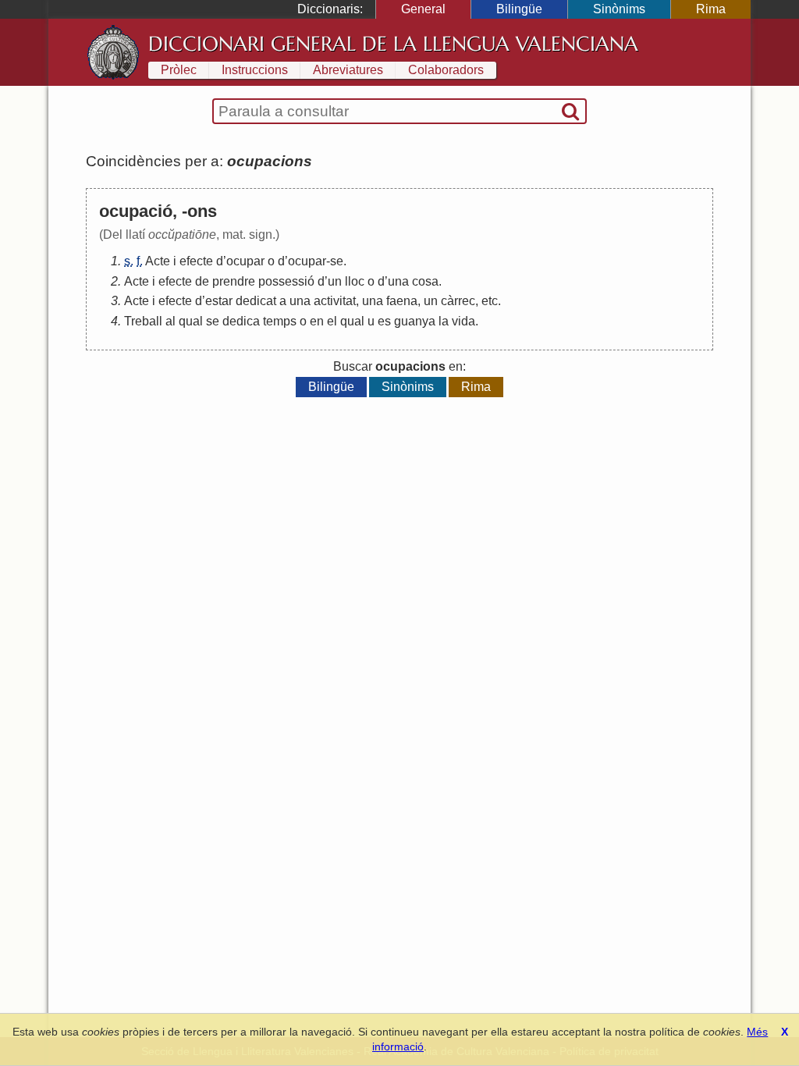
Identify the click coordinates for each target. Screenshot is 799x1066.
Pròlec (179, 69)
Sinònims (619, 9)
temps (280, 321)
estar (219, 300)
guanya (414, 321)
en (317, 321)
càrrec (458, 300)
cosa (425, 281)
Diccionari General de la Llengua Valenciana (393, 43)
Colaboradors (446, 69)
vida (463, 321)
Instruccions (255, 69)
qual (191, 321)
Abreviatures (348, 69)
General (423, 9)
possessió (286, 281)
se (336, 261)
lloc (354, 281)
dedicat (256, 300)
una (398, 281)
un (335, 281)
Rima (711, 9)
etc (489, 300)
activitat (335, 300)
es (384, 321)
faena (401, 300)
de (202, 281)
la (444, 321)
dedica (241, 321)
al (170, 321)
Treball (143, 321)
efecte (196, 261)
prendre (233, 281)
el (332, 321)
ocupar (245, 261)
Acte (157, 261)
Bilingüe (519, 9)
